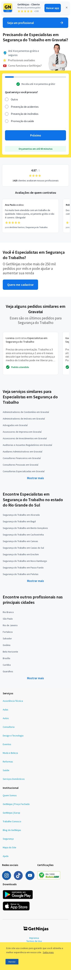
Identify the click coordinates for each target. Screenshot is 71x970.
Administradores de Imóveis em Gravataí (24, 418)
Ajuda (5, 856)
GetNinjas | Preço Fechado (16, 804)
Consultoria (8, 726)
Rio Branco (8, 612)
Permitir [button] (12, 961)
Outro (14, 99)
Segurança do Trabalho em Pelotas (20, 574)
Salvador (7, 638)
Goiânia (6, 645)
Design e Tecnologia (13, 735)
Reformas (8, 761)
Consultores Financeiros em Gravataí (22, 458)
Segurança (8, 838)
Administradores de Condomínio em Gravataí (26, 412)
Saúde (6, 770)
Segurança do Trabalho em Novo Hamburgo (25, 561)
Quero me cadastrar (20, 285)
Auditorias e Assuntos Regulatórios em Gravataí (27, 445)
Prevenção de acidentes (25, 106)
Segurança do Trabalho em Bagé (19, 521)
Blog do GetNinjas (12, 830)
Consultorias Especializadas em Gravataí (23, 471)
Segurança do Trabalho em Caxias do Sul (23, 547)
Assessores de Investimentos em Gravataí (25, 438)
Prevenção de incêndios (24, 113)
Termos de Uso (34, 941)
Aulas (5, 709)
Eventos (7, 744)
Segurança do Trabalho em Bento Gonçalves (25, 528)
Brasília (6, 658)
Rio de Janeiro (10, 625)
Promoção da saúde (22, 121)
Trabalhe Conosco (12, 821)
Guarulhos (8, 671)
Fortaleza (8, 631)
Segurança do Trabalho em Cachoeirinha (23, 534)
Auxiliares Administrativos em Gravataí (22, 451)
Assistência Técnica (13, 700)
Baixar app (52, 8)
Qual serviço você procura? (21, 92)
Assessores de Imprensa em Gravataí (22, 431)
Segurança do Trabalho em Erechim (21, 554)
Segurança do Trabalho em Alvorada (21, 514)
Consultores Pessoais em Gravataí (20, 464)
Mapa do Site (9, 847)
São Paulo (8, 618)
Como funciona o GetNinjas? (25, 65)
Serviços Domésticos (14, 778)
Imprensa (34, 937)
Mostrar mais (35, 478)
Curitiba (7, 664)
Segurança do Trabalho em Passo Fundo (23, 567)
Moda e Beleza (10, 752)
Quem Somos (10, 795)
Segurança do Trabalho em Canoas (20, 541)
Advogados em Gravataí (15, 425)
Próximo (35, 135)
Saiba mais (48, 952)
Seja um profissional (20, 23)
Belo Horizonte (10, 651)
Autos (6, 718)
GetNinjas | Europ (11, 812)
